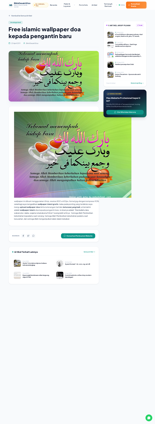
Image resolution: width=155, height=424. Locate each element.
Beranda (53, 5)
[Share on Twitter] (28, 236)
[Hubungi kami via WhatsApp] (148, 417)
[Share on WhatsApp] (33, 236)
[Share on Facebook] (23, 236)
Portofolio (83, 5)
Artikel (94, 5)
